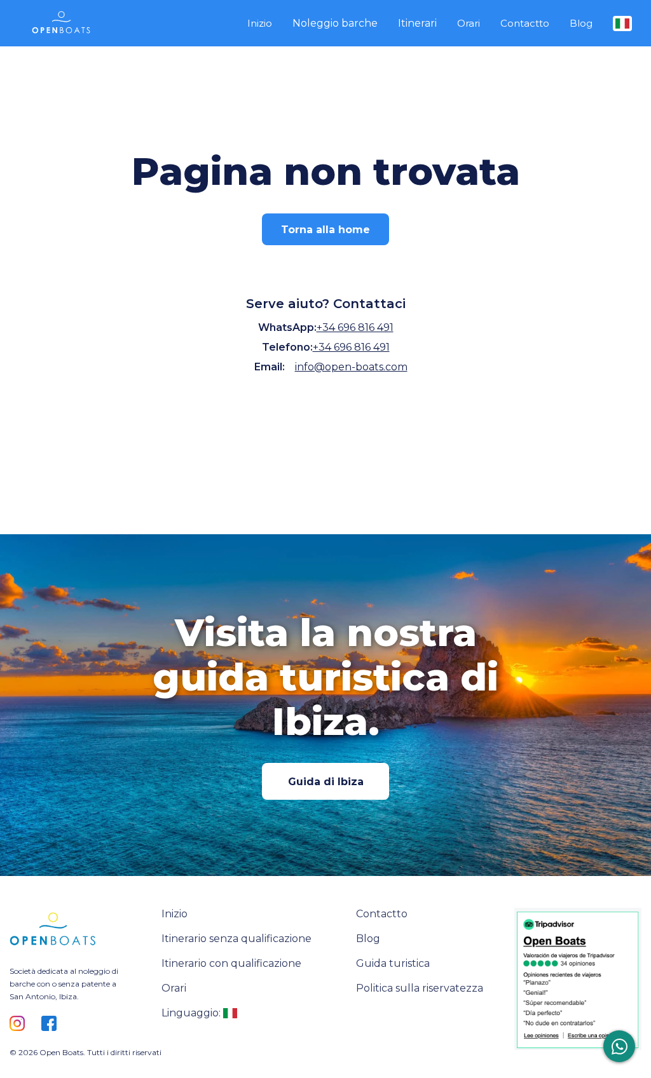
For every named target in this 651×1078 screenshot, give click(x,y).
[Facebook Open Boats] (52, 1025)
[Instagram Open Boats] (21, 1025)
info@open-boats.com (351, 367)
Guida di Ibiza (326, 782)
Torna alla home (325, 230)
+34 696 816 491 (355, 327)
